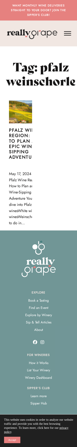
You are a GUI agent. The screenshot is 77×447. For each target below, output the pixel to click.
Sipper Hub (38, 403)
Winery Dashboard (38, 377)
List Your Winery (38, 370)
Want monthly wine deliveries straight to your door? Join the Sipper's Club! (38, 10)
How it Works (38, 362)
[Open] (67, 33)
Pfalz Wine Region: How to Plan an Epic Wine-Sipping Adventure (26, 143)
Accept (12, 440)
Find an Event (38, 307)
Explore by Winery (38, 315)
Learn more (39, 396)
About (38, 329)
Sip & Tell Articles (38, 322)
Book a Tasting (38, 300)
